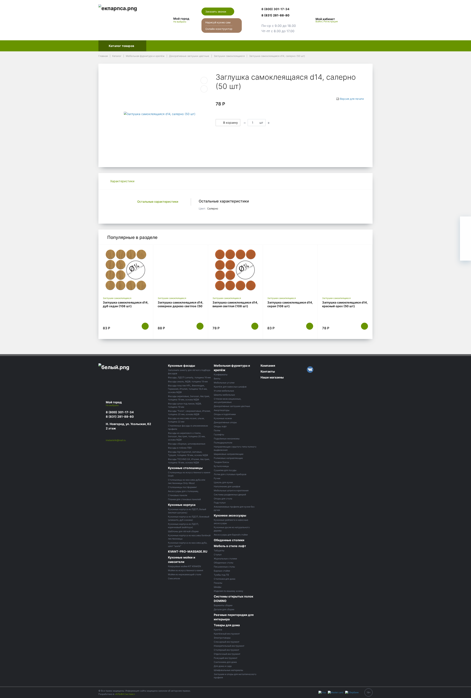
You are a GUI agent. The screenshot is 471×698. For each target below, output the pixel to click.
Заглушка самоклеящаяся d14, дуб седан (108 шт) (125, 304)
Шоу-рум (278, 46)
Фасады (155, 46)
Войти (319, 21)
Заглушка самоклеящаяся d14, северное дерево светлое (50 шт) (180, 306)
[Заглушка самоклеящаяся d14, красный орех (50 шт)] (345, 269)
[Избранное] (349, 20)
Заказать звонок (216, 11)
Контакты (321, 46)
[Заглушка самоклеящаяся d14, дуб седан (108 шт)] (126, 269)
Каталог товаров (121, 46)
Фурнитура (220, 46)
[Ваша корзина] (366, 20)
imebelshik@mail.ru (116, 440)
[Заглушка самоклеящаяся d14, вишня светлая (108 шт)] (235, 269)
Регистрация (331, 21)
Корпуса (199, 46)
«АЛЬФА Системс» (125, 694)
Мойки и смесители (249, 46)
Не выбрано (180, 21)
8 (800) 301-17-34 (120, 412)
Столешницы (177, 46)
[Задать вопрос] (465, 255)
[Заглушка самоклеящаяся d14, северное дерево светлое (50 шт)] (180, 269)
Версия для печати (352, 98)
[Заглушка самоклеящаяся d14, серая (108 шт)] (290, 269)
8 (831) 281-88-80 (120, 416)
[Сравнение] (358, 20)
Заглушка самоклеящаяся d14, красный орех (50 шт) (345, 304)
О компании (300, 46)
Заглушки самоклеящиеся (117, 298)
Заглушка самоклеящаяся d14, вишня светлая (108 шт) (235, 304)
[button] (278, 9)
